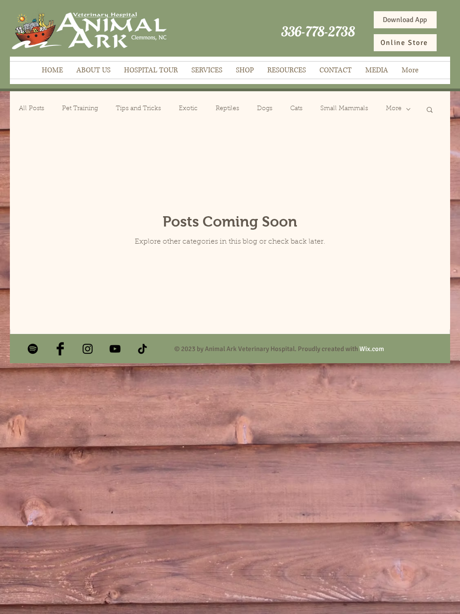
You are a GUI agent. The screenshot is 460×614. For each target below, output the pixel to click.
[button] (429, 110)
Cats (296, 109)
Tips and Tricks (138, 109)
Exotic (188, 109)
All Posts (31, 109)
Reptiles (227, 109)
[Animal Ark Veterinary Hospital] (60, 349)
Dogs (264, 109)
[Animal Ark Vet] (87, 349)
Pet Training (80, 109)
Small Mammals (344, 109)
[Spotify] (33, 349)
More (394, 109)
